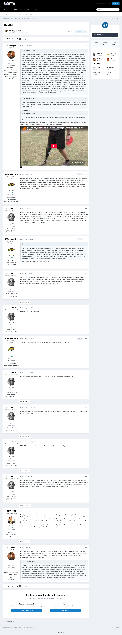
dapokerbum (11, 208)
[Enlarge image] (29, 110)
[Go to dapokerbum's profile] (11, 217)
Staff (20, 14)
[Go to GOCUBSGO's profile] (11, 520)
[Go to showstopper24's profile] (108, 59)
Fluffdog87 (11, 46)
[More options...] (86, 46)
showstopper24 (115, 58)
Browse (28, 9)
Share (71, 31)
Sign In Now (65, 610)
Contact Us (61, 632)
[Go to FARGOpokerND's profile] (6, 31)
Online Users (28, 14)
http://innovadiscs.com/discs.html (34, 557)
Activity (35, 9)
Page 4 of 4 (27, 39)
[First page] (5, 39)
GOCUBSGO (11, 511)
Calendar (13, 14)
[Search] (117, 9)
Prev (8, 39)
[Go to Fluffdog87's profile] (11, 55)
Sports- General (23, 32)
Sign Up (115, 3)
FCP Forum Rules (98, 34)
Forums (5, 14)
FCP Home (7, 9)
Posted (26, 45)
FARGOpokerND (16, 30)
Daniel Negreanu (18, 9)
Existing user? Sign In (102, 3)
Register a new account (26, 610)
